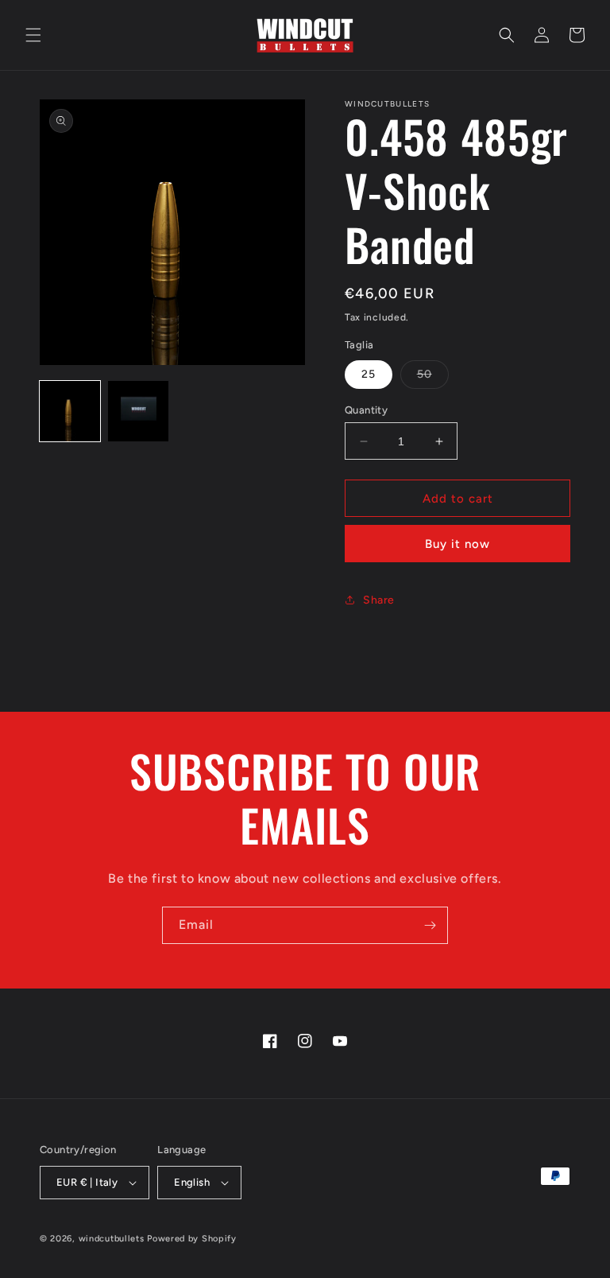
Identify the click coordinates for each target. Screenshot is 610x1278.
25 (368, 374)
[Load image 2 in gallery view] (138, 411)
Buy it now (457, 544)
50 (433, 378)
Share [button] (379, 600)
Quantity (366, 410)
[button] (33, 34)
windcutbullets (112, 1238)
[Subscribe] (429, 925)
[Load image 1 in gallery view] (70, 411)
